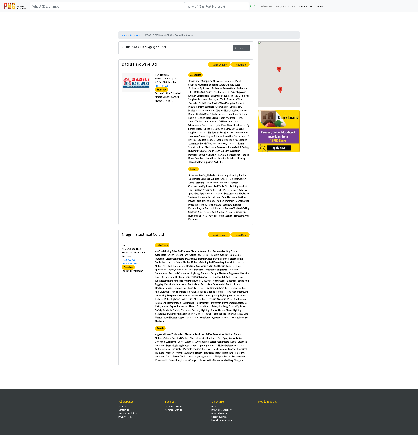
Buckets (193, 103)
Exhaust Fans (180, 288)
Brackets (202, 99)
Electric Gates (175, 262)
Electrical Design (209, 273)
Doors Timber (195, 121)
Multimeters (200, 299)
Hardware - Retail (217, 132)
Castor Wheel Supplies (223, 103)
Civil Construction (205, 110)
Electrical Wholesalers (175, 284)
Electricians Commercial (213, 284)
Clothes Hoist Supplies (227, 110)
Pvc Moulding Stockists (225, 143)
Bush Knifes (204, 103)
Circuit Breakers (211, 254)
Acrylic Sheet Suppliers (200, 81)
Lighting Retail (162, 299)
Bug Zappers (233, 251)
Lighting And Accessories (233, 295)
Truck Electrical (235, 313)
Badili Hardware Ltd (139, 64)
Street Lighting (233, 310)
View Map (241, 64)
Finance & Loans (306, 6)
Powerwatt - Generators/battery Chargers (177, 360)
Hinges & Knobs (214, 136)
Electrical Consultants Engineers (210, 269)
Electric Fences (221, 258)
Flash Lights (214, 125)
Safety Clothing (220, 306)
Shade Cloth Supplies (218, 150)
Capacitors (160, 254)
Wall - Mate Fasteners (213, 215)
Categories (280, 6)
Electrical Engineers (229, 273)
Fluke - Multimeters (228, 345)
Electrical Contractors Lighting (184, 273)
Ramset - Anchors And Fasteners (215, 204)
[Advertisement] (209, 21)
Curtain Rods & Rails (206, 114)
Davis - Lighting (196, 182)
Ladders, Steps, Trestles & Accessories (227, 139)
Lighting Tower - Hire (182, 299)
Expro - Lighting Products (179, 345)
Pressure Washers (217, 299)
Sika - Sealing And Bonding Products (216, 212)
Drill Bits (223, 121)
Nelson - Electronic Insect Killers (211, 352)
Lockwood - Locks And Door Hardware (217, 197)
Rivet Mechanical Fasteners (213, 147)
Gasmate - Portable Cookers (186, 349)
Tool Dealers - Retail (201, 313)
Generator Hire (223, 291)
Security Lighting (200, 310)
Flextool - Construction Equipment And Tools (214, 184)
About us (122, 406)
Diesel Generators (175, 258)
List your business (174, 406)
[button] (280, 90)
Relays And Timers (186, 306)
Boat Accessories (216, 251)
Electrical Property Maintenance (191, 276)
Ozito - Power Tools (176, 356)
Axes (237, 84)
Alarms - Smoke (198, 251)
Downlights (191, 258)
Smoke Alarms (218, 310)
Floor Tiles (226, 125)
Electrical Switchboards (213, 280)
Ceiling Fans (195, 254)
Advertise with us (173, 409)
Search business (219, 416)
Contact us (123, 409)
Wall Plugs (219, 162)
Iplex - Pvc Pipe (196, 193)
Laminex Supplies (214, 193)
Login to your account (222, 420)
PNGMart (320, 6)
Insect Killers (198, 295)
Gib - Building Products (236, 186)
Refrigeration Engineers (234, 302)
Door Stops (212, 117)
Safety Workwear (182, 310)
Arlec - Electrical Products (191, 334)
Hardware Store (197, 136)
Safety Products (163, 310)
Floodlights (193, 291)
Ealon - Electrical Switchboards (193, 341)
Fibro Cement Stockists (218, 182)
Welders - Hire (229, 317)
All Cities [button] (240, 48)
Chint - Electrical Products (203, 338)
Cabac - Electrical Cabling (233, 178)
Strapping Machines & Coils (212, 154)
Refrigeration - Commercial (180, 302)
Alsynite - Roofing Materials (203, 175)
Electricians (193, 284)
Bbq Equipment (221, 92)
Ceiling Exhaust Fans (177, 254)
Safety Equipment (238, 306)
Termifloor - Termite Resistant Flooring (225, 158)
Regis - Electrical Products (210, 208)
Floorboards (239, 125)
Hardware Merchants (237, 132)
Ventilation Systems (210, 317)
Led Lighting (212, 295)
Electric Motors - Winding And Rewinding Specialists (209, 262)
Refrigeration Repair (165, 306)
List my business (264, 6)
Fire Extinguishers (215, 288)
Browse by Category (221, 409)
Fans (204, 125)
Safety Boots (204, 306)
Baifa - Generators (214, 334)
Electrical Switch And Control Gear (226, 276)
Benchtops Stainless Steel (224, 95)
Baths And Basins (203, 92)
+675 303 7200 (162, 85)
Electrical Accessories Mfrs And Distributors (208, 266)
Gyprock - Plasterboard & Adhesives (231, 189)
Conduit (224, 254)
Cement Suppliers (205, 106)
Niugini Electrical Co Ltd (143, 234)
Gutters (203, 132)
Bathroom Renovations (223, 88)
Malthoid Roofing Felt (213, 200)
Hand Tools (185, 295)
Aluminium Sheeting (208, 84)
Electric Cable (205, 258)
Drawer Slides (211, 121)
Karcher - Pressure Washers (180, 352)
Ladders (202, 139)
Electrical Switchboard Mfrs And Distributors (178, 280)
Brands (291, 6)
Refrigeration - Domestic (208, 302)
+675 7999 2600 (130, 263)
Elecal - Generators (219, 341)
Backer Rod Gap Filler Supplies (204, 178)
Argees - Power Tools (166, 334)
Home (124, 35)
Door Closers (234, 114)
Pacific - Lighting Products (200, 356)
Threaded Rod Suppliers (201, 162)
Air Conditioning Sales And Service (172, 251)
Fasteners (199, 288)
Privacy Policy (125, 416)
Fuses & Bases (207, 291)
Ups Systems (192, 317)
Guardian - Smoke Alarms (214, 349)
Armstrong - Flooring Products (233, 175)
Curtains (222, 114)
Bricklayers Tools (217, 99)
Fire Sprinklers (179, 291)
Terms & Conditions (127, 413)
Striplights (160, 313)
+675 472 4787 (129, 259)
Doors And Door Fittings (231, 117)
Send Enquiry (220, 64)
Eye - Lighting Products (205, 345)
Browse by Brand (219, 413)
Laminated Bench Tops (200, 143)
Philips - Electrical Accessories (230, 356)
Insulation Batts (231, 136)
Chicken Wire (222, 106)
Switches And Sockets (178, 313)
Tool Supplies (219, 313)
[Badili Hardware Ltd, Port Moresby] (136, 82)
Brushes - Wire (234, 99)
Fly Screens (217, 128)
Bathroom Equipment (199, 88)
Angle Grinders (226, 84)
